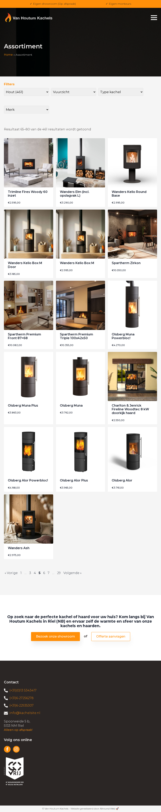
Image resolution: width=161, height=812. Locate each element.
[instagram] (16, 749)
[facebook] (7, 749)
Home (8, 54)
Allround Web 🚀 (109, 808)
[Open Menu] (154, 18)
